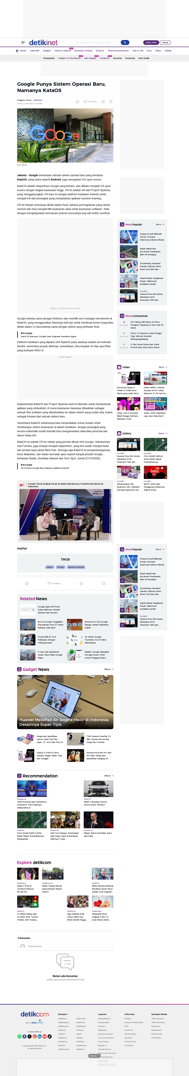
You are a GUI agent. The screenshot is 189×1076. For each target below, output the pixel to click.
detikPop (80, 1049)
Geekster (105, 57)
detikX (79, 1034)
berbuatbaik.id (104, 1019)
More (107, 669)
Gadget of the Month (70, 57)
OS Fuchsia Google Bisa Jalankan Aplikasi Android (45, 468)
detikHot (61, 1034)
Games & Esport (63, 50)
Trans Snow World (105, 1038)
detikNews (62, 1019)
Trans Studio (103, 1042)
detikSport (62, 1038)
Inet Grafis (144, 58)
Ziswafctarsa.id (104, 1049)
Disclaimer (129, 1045)
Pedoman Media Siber (134, 1022)
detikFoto (80, 1042)
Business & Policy (83, 50)
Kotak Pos (129, 1030)
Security (117, 58)
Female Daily (156, 1034)
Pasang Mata (103, 1022)
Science (100, 50)
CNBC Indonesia (158, 1022)
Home (23, 50)
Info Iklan (128, 1038)
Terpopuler (49, 58)
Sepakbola (62, 1042)
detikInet (61, 1030)
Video (158, 50)
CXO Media (156, 1038)
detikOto (62, 1045)
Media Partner (130, 1034)
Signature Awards (105, 1034)
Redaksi (128, 1019)
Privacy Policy (130, 1042)
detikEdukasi (63, 1022)
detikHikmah (81, 1045)
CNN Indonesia (157, 1019)
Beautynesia (156, 1030)
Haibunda (155, 1026)
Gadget (47, 50)
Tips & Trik (137, 50)
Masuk (165, 42)
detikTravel (81, 1019)
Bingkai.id (102, 1045)
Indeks (168, 50)
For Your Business (105, 1057)
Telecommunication (118, 50)
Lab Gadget (91, 57)
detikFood (80, 1022)
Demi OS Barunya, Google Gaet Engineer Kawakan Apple (48, 336)
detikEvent (102, 1030)
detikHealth (81, 1026)
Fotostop (130, 58)
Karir (126, 1026)
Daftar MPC (151, 42)
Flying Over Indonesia (107, 1053)
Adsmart (101, 1026)
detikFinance (63, 1026)
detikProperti (63, 1049)
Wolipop (80, 1030)
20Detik (79, 1038)
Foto (149, 50)
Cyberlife (34, 50)
